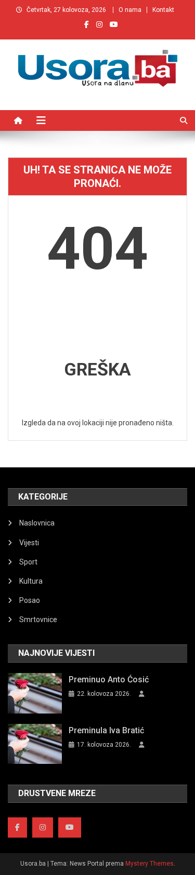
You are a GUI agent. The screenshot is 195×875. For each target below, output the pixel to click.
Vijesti (29, 543)
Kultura (31, 581)
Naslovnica (37, 523)
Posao (29, 600)
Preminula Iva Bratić (106, 730)
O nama (130, 10)
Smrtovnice (38, 619)
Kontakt (163, 10)
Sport (28, 562)
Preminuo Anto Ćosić (109, 679)
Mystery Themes (149, 863)
